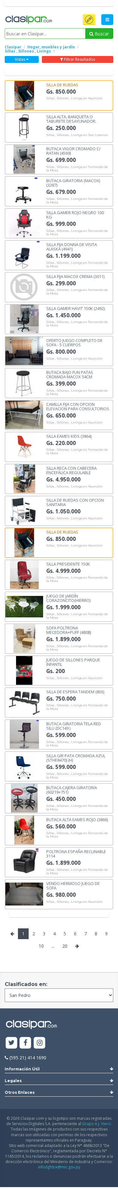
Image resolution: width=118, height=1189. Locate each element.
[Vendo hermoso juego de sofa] (24, 893)
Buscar (101, 34)
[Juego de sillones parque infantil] (24, 670)
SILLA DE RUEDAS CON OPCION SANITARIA (75, 502)
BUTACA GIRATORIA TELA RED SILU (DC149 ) (73, 726)
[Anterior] (12, 933)
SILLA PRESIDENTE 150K (68, 563)
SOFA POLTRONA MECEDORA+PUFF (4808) (68, 630)
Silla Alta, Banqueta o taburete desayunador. (71, 119)
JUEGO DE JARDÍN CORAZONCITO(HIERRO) (68, 598)
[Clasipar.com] (28, 19)
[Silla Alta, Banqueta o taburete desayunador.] (24, 127)
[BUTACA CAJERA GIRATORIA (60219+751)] (24, 798)
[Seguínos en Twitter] (11, 1043)
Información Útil (22, 1069)
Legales (13, 1080)
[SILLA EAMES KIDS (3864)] (24, 446)
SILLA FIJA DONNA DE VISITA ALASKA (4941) (71, 246)
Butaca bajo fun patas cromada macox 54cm (69, 374)
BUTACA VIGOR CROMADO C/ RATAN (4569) (73, 151)
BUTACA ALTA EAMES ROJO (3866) (77, 819)
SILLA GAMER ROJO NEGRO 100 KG (75, 215)
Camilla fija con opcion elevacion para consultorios (77, 406)
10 (41, 946)
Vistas (20, 59)
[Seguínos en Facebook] (25, 1043)
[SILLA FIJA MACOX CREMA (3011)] (24, 286)
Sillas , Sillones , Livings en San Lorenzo (77, 135)
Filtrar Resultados (79, 59)
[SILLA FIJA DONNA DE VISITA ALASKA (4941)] (24, 254)
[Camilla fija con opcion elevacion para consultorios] (24, 414)
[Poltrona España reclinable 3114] (24, 861)
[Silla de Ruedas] (24, 95)
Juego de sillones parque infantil (73, 662)
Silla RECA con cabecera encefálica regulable (71, 470)
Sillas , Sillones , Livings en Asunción (74, 98)
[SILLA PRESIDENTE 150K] (24, 574)
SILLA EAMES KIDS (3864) (69, 435)
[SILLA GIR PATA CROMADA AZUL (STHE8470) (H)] (24, 766)
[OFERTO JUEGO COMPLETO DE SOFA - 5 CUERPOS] (24, 350)
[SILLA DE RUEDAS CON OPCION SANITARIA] (24, 510)
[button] (89, 19)
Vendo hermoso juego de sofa (73, 885)
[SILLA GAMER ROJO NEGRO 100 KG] (24, 223)
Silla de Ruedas (62, 84)
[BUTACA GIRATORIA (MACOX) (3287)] (24, 191)
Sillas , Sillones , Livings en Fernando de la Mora (77, 168)
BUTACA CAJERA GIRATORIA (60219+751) (71, 790)
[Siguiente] (77, 946)
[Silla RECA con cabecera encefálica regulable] (24, 478)
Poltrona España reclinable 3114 (76, 853)
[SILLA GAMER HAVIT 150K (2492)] (24, 318)
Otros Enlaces (20, 1092)
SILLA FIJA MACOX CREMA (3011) (75, 276)
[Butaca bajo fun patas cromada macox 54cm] (24, 382)
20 (64, 946)
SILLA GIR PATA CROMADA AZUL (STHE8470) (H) (75, 758)
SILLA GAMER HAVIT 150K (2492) (75, 308)
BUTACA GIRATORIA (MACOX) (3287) (73, 183)
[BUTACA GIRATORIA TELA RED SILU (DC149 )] (24, 734)
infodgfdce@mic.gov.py (59, 1167)
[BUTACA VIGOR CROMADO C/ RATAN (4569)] (24, 159)
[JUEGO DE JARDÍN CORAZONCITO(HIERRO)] (24, 606)
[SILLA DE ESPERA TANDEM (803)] (24, 702)
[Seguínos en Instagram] (39, 1043)
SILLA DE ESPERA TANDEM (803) (75, 691)
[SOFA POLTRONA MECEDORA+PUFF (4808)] (24, 638)
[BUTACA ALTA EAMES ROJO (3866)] (24, 830)
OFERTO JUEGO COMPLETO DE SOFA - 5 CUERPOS (74, 342)
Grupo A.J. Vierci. (97, 1123)
